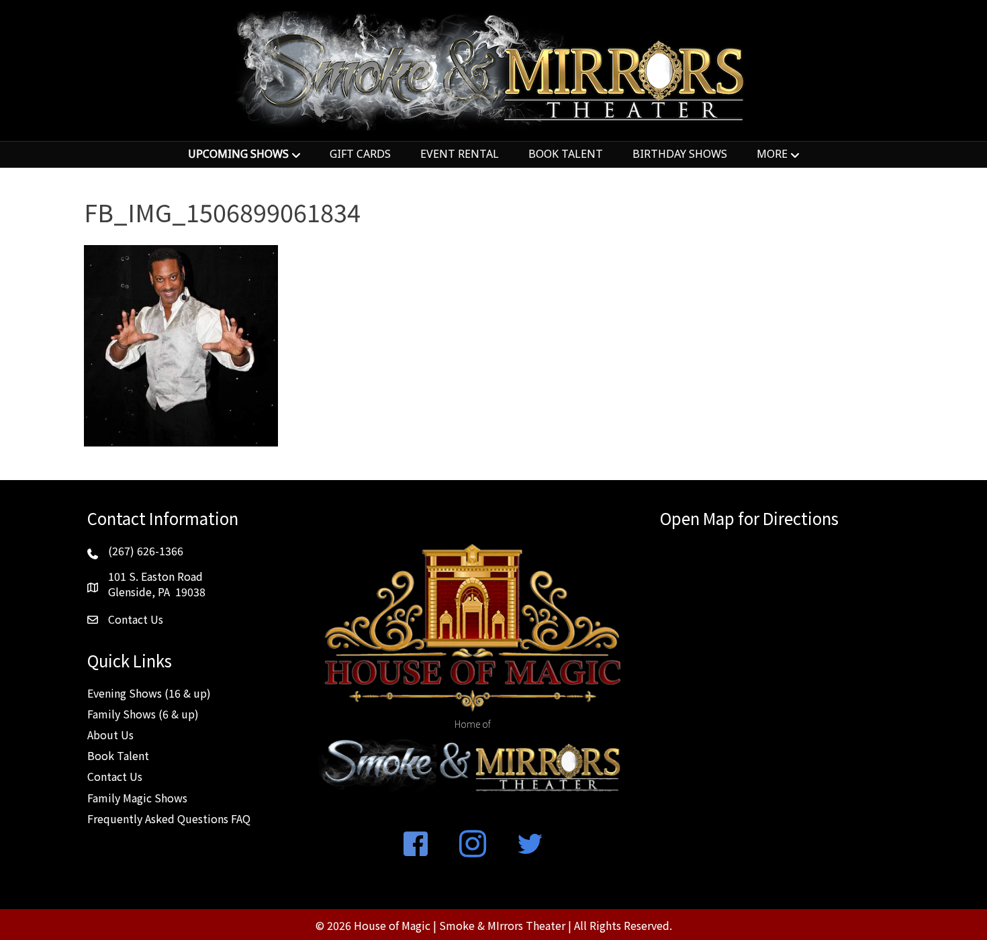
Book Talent (118, 755)
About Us (110, 734)
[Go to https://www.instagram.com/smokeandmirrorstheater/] (472, 845)
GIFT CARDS (360, 153)
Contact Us (114, 776)
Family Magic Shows (137, 798)
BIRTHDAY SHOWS (679, 153)
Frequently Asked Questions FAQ (168, 818)
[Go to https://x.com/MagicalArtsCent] (529, 845)
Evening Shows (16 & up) (149, 693)
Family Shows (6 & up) (143, 714)
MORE (772, 153)
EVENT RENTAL (459, 153)
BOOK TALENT (565, 153)
